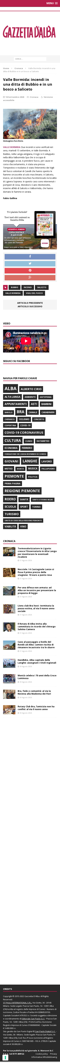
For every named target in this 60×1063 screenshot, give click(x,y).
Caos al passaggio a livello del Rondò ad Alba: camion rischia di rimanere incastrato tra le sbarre (36, 644)
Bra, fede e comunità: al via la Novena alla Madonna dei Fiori (34, 692)
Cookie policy (42, 1053)
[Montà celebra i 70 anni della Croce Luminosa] (9, 681)
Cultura (13, 440)
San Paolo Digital (24, 1031)
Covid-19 (25, 425)
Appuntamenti (16, 404)
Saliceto (41, 287)
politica (32, 476)
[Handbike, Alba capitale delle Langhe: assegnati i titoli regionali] (9, 666)
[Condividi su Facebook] (30, 256)
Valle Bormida (12, 293)
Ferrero (27, 448)
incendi (28, 287)
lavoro (47, 461)
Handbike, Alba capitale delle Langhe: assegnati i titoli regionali (37, 661)
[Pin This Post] (30, 270)
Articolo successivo (30, 306)
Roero (10, 499)
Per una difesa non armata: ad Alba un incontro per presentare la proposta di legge (37, 590)
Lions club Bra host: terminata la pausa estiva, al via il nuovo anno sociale (36, 608)
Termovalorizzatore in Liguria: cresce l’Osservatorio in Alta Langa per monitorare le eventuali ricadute (37, 552)
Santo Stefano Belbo (42, 500)
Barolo (8, 412)
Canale (33, 412)
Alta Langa (12, 397)
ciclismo (24, 419)
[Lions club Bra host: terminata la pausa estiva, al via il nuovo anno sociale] (9, 611)
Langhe (30, 461)
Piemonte (14, 476)
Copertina (10, 425)
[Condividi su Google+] (30, 278)
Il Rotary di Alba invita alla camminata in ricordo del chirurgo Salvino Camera (37, 626)
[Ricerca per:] (30, 58)
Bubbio (14, 287)
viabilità (10, 526)
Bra (20, 411)
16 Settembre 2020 (15, 97)
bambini (46, 404)
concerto (39, 419)
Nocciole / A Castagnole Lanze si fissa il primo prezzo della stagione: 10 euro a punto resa (36, 572)
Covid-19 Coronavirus (24, 432)
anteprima (46, 397)
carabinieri (48, 412)
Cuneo (28, 441)
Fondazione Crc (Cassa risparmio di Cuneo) (25, 454)
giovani (11, 461)
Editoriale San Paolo (31, 1018)
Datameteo (43, 441)
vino (23, 526)
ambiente (30, 396)
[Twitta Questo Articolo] (30, 264)
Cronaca (34, 97)
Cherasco (10, 419)
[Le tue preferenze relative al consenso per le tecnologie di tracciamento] (5, 1058)
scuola (10, 506)
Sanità (24, 499)
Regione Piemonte (22, 490)
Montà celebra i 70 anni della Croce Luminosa (37, 677)
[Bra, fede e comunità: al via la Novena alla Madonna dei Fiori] (9, 697)
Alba (10, 388)
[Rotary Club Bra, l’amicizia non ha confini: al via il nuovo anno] (9, 712)
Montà (20, 469)
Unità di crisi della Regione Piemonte (23, 520)
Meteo (9, 468)
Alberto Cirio (31, 389)
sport (24, 506)
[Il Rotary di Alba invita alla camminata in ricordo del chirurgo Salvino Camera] (9, 629)
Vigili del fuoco (34, 293)
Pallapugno (48, 468)
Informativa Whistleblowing (44, 1057)
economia (11, 447)
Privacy (53, 1053)
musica (32, 468)
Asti (34, 404)
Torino (36, 506)
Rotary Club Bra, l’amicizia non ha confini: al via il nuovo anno (36, 708)
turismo (12, 514)
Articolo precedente (30, 302)
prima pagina (12, 483)
